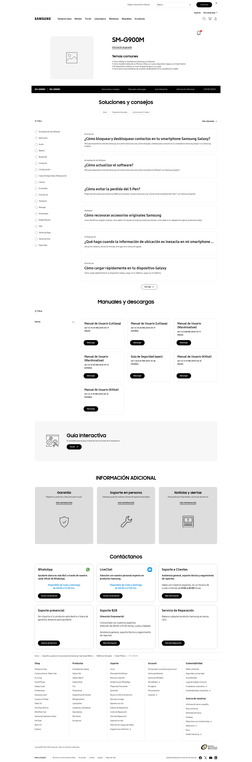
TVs (73, 686)
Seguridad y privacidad (195, 673)
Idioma (37, 322)
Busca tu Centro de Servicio (121, 695)
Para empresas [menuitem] (209, 13)
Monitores (76, 716)
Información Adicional (185, 89)
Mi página (152, 686)
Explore (38, 729)
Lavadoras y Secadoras (81, 708)
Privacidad (82, 758)
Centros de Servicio (49, 643)
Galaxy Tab (76, 673)
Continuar (204, 5)
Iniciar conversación (49, 596)
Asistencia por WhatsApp (120, 682)
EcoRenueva (40, 691)
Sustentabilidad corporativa (197, 691)
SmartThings (40, 682)
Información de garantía (122, 47)
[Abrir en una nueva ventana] (200, 757)
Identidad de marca (193, 713)
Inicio (112, 669)
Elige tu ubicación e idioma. (139, 5)
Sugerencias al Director (119, 729)
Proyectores (77, 691)
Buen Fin (38, 725)
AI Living (38, 678)
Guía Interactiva (161, 89)
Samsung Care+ (41, 695)
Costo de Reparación (118, 712)
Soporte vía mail (116, 721)
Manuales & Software (118, 673)
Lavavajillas (77, 703)
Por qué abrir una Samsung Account (162, 669)
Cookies (91, 758)
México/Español (40, 758)
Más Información (172, 596)
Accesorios (76, 721)
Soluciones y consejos (110, 89)
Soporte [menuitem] (197, 13)
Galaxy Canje (40, 686)
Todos (105, 112)
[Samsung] (43, 19)
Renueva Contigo (117, 699)
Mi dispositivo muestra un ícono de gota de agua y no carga (137, 66)
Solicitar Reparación (173, 643)
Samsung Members (155, 678)
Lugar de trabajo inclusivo (196, 682)
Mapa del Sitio (111, 758)
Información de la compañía (197, 704)
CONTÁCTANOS (209, 89)
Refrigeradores (78, 699)
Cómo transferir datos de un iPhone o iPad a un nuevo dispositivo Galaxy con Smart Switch (149, 64)
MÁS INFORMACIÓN (64, 503)
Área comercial (192, 709)
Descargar (91, 343)
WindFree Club (40, 712)
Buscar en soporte (117, 678)
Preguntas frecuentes (119, 112)
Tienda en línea (41, 669)
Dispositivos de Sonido (81, 695)
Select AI (38, 703)
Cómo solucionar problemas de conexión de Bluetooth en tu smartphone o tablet (145, 69)
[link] (198, 33)
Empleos (189, 717)
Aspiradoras (77, 712)
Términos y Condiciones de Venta (63, 758)
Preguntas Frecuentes (119, 686)
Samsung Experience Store (45, 716)
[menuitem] (64, 19)
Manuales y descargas (137, 89)
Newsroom (190, 726)
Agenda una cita (116, 703)
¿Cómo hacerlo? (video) (141, 112)
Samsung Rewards (155, 673)
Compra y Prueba (41, 699)
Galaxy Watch (77, 678)
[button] (149, 140)
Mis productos (154, 691)
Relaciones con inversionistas (198, 721)
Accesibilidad (191, 678)
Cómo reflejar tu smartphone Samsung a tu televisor (134, 62)
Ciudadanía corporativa (195, 686)
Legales (100, 758)
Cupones (151, 695)
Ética (188, 730)
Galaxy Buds (77, 682)
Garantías (114, 691)
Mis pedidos (153, 682)
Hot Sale (38, 721)
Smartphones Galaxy (80, 669)
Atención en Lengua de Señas (122, 725)
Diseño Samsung (193, 734)
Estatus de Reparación (119, 708)
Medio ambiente (192, 669)
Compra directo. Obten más (46, 673)
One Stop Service (41, 708)
